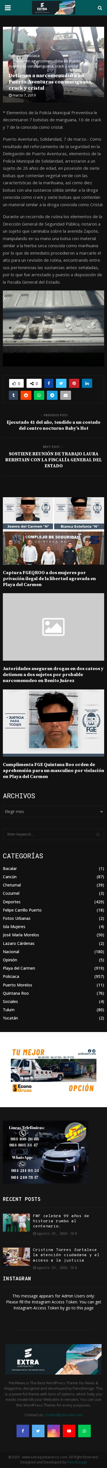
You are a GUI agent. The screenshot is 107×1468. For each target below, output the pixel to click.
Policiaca (11, 976)
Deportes (12, 901)
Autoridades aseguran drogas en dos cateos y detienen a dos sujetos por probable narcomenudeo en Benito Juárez (53, 674)
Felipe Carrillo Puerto (22, 910)
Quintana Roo (16, 993)
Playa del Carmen (19, 968)
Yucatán (10, 1018)
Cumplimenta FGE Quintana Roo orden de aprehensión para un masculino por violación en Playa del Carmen (53, 770)
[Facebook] (23, 1431)
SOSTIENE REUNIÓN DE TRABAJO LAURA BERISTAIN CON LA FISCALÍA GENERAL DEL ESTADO (53, 460)
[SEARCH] (98, 834)
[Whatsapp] (84, 1431)
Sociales (10, 1001)
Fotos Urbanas (17, 918)
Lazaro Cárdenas (19, 943)
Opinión (10, 960)
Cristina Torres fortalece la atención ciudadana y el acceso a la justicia (66, 1255)
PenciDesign (77, 1462)
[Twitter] (38, 1431)
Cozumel (11, 893)
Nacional (11, 951)
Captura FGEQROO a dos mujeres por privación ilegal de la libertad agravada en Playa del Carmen (49, 578)
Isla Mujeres (14, 926)
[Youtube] (69, 1431)
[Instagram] (53, 1431)
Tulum (9, 1009)
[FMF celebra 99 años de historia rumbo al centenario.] (16, 1223)
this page (85, 1308)
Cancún (10, 876)
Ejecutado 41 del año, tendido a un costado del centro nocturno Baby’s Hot (53, 425)
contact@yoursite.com (64, 1414)
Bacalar (10, 868)
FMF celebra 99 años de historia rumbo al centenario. (61, 1221)
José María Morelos (21, 934)
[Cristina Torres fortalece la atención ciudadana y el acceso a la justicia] (16, 1257)
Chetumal (12, 885)
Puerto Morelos (17, 985)
